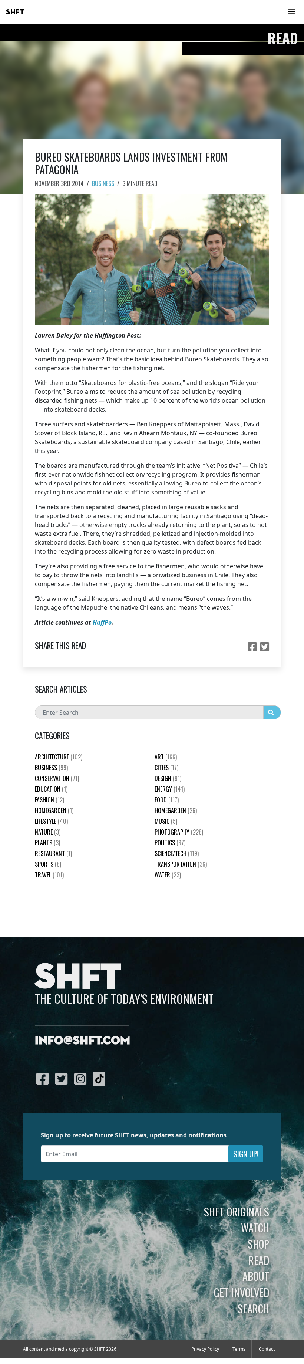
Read (258, 1260)
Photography (179, 831)
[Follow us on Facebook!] (44, 1078)
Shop (258, 1244)
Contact (267, 1349)
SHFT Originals (236, 1211)
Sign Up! (245, 1154)
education (51, 789)
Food (167, 799)
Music (166, 821)
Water (168, 874)
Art (166, 756)
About (255, 1276)
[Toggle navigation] (291, 11)
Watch (255, 1227)
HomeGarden (54, 810)
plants (47, 842)
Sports (48, 864)
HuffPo (102, 622)
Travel (49, 874)
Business (103, 183)
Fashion (49, 799)
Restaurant (53, 853)
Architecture (58, 756)
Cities (166, 767)
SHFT (15, 12)
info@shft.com (82, 1041)
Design (168, 778)
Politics (170, 842)
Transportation (181, 864)
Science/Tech (177, 853)
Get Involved (241, 1292)
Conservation (57, 778)
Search (253, 1308)
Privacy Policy (205, 1349)
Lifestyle (51, 821)
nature (47, 831)
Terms (238, 1349)
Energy (170, 789)
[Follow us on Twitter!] (63, 1078)
